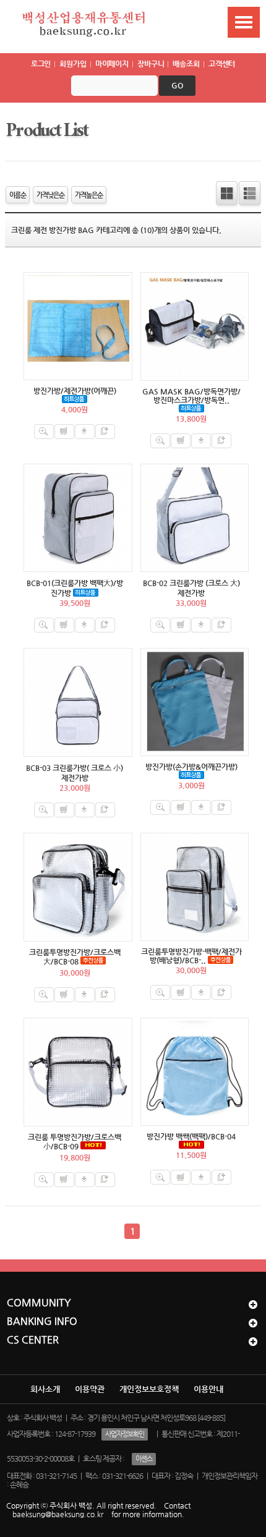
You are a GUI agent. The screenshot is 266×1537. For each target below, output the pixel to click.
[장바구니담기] (64, 431)
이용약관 (90, 1389)
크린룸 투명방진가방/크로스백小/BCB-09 (74, 1142)
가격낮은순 (50, 194)
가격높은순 (89, 194)
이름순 (17, 194)
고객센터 (222, 63)
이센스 (143, 1459)
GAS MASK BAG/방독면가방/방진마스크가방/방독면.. (191, 395)
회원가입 (73, 63)
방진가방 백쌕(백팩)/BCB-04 (191, 1136)
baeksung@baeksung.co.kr (57, 1514)
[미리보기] (44, 431)
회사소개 (45, 1389)
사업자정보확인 (124, 1434)
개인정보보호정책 (149, 1389)
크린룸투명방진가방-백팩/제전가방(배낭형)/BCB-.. (191, 955)
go (177, 85)
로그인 (41, 63)
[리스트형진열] (249, 193)
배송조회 (186, 63)
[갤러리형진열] (227, 193)
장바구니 (151, 63)
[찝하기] (105, 431)
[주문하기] (85, 431)
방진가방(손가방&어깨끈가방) (191, 766)
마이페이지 (112, 63)
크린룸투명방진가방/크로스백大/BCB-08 (75, 957)
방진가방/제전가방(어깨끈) (74, 390)
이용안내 (208, 1389)
